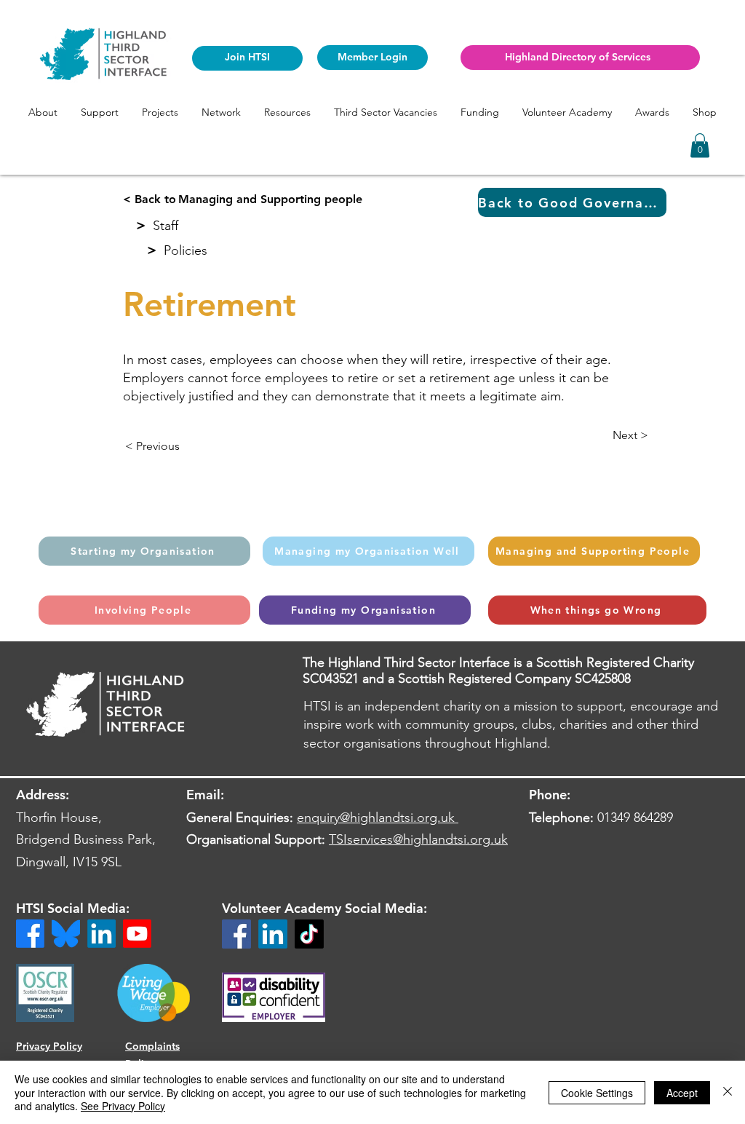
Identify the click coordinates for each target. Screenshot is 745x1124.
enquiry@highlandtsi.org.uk (376, 818)
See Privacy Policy (123, 1106)
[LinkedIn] (272, 934)
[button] (43, 112)
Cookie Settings (597, 1092)
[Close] (727, 1092)
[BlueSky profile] (66, 933)
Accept (682, 1092)
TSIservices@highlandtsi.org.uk (418, 839)
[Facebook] (236, 934)
